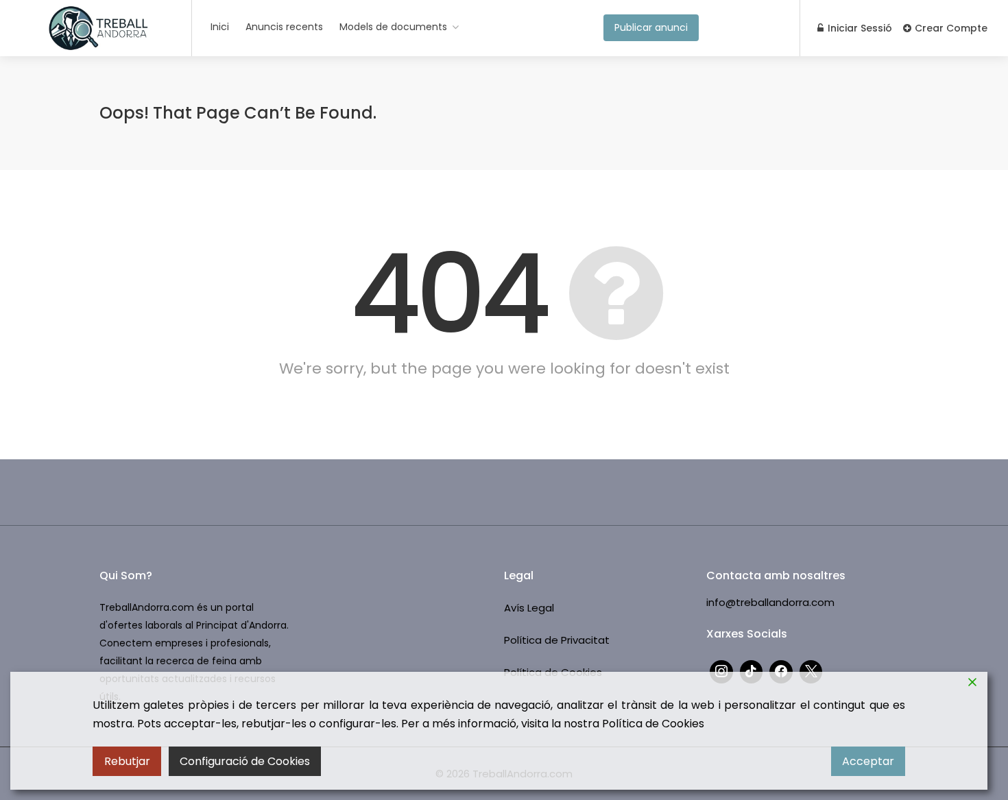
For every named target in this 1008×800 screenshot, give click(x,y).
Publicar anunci (651, 27)
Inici (220, 27)
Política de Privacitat (557, 640)
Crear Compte (949, 28)
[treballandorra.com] (99, 52)
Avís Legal (529, 608)
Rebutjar (127, 761)
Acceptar (868, 761)
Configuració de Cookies (245, 761)
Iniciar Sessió (858, 28)
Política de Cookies (653, 723)
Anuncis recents (284, 27)
